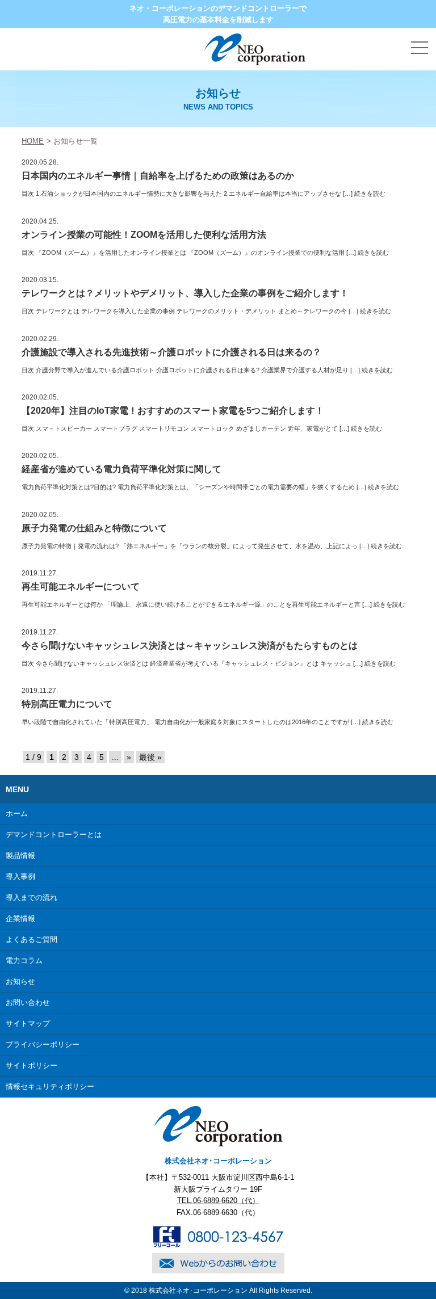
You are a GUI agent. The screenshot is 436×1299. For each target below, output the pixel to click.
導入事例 (20, 876)
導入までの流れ (31, 897)
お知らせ (20, 981)
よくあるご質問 (31, 939)
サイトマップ (28, 1023)
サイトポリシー (31, 1065)
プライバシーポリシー (42, 1044)
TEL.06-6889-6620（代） (218, 1200)
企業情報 (20, 918)
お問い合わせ (28, 1002)
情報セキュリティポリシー (50, 1086)
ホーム (17, 813)
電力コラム (24, 960)
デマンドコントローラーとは (54, 834)
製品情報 (20, 855)
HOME (33, 141)
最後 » (150, 757)
